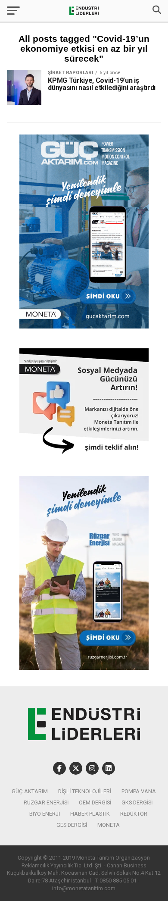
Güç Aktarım (30, 791)
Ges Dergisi (71, 825)
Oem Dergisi (95, 802)
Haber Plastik (90, 813)
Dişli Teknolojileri (84, 791)
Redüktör (133, 813)
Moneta (108, 825)
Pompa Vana (138, 791)
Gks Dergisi (136, 802)
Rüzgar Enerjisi (46, 802)
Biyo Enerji (44, 813)
